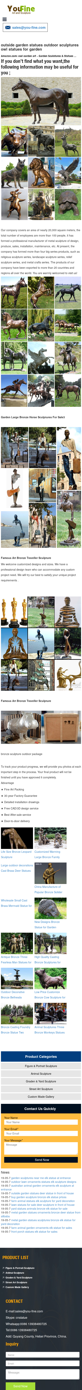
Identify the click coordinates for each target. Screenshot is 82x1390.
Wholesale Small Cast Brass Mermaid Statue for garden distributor (16, 905)
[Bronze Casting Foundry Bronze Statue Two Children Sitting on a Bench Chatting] (17, 1013)
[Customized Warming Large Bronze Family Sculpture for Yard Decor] (51, 838)
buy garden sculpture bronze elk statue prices (38, 1197)
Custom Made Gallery (41, 1096)
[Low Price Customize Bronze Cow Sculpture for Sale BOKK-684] (51, 978)
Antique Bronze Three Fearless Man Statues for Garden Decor (16, 962)
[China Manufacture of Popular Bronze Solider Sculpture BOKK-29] (51, 873)
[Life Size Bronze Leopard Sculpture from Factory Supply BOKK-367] (17, 838)
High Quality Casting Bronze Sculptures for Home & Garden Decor (48, 962)
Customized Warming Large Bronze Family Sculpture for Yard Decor (49, 857)
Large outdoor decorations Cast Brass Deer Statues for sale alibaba (17, 870)
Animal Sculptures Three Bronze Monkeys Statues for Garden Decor (50, 1032)
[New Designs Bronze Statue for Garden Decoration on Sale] (51, 908)
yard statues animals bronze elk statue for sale (39, 1208)
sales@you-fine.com (29, 27)
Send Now (20, 1386)
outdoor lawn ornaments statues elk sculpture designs (43, 1182)
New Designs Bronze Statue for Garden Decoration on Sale (47, 927)
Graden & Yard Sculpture (41, 1081)
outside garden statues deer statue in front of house (42, 1193)
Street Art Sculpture (41, 1089)
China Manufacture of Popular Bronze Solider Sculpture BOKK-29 (48, 892)
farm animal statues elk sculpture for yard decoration (43, 1201)
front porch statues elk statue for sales (34, 1231)
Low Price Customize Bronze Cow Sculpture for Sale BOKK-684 (50, 997)
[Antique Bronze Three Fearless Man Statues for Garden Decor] (17, 943)
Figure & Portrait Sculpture (41, 1066)
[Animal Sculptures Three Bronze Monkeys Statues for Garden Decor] (51, 1013)
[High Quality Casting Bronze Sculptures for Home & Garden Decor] (51, 943)
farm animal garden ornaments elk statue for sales (41, 1228)
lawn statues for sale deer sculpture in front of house (43, 1205)
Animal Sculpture (41, 1073)
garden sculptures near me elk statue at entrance (41, 1178)
